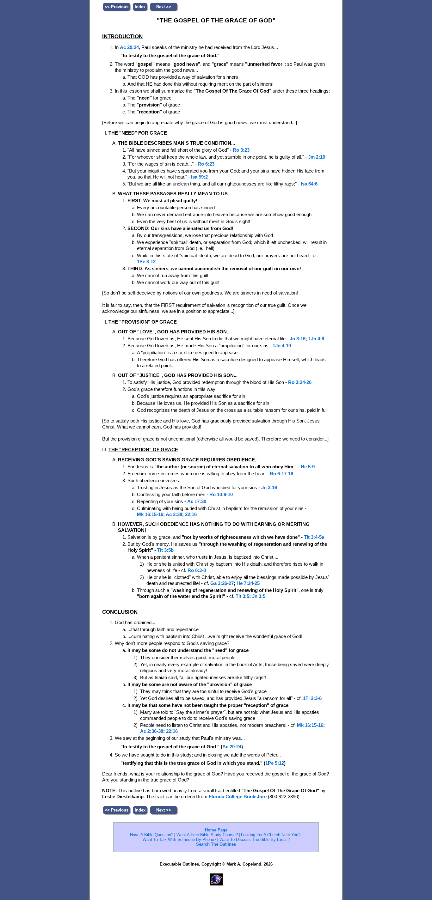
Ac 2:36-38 (151, 731)
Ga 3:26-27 (222, 583)
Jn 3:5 (258, 596)
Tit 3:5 (242, 596)
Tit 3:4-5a (314, 537)
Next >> (163, 6)
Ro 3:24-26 (300, 382)
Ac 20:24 (129, 47)
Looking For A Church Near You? (270, 834)
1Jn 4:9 (316, 338)
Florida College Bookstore (238, 796)
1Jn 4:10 (282, 345)
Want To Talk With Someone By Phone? (179, 839)
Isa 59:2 (199, 176)
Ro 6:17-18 (281, 473)
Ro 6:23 (206, 164)
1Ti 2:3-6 (312, 698)
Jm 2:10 (316, 157)
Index (140, 6)
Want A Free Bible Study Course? (207, 834)
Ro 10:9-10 (221, 494)
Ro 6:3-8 (197, 570)
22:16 (191, 514)
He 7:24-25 (248, 583)
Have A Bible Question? (151, 834)
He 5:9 (308, 466)
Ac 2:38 (174, 514)
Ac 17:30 (196, 501)
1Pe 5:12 (274, 763)
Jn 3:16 (297, 338)
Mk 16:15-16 (150, 514)
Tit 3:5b (165, 550)
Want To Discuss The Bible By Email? (254, 839)
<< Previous (116, 6)
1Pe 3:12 (146, 261)
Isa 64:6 (309, 183)
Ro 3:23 (241, 150)
